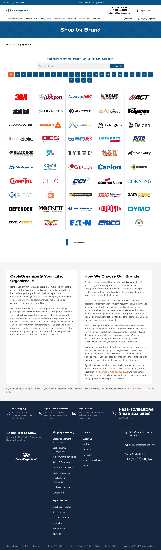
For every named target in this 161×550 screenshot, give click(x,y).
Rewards (57, 533)
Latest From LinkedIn (93, 460)
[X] (133, 459)
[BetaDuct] (110, 139)
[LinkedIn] (150, 459)
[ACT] (139, 97)
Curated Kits (58, 492)
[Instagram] (139, 459)
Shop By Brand (23, 44)
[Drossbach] (80, 209)
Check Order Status (62, 507)
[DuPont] (110, 209)
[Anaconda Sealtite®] (21, 125)
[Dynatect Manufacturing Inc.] (21, 223)
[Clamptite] (21, 181)
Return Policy (111, 546)
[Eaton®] (80, 223)
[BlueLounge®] (50, 153)
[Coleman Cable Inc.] (80, 181)
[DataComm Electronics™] (139, 195)
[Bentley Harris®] (21, 139)
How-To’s (87, 449)
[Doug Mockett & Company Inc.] (50, 209)
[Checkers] (139, 167)
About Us (87, 438)
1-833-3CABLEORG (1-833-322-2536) (111, 371)
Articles (86, 444)
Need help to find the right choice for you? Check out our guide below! (80, 58)
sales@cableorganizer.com (119, 13)
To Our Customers (61, 517)
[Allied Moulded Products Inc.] (110, 111)
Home (9, 44)
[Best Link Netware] (80, 139)
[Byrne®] (80, 153)
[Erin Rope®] (139, 223)
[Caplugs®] (80, 167)
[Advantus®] (50, 111)
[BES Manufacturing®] (50, 139)
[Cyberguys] (80, 195)
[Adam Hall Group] (21, 111)
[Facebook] (127, 459)
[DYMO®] (139, 209)
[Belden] (139, 125)
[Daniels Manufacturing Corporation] (110, 195)
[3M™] (21, 97)
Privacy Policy (76, 546)
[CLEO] (50, 181)
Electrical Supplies (61, 473)
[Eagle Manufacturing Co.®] (50, 223)
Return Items (59, 512)
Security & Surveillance (63, 467)
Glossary (87, 455)
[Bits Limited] (139, 139)
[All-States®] (80, 111)
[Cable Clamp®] (139, 153)
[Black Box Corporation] (21, 153)
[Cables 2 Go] (50, 167)
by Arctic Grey (148, 546)
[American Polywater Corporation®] (139, 111)
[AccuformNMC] (80, 97)
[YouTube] (145, 459)
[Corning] (139, 181)
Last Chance (131, 18)
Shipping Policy (93, 546)
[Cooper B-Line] (110, 181)
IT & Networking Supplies (64, 456)
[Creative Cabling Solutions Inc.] (21, 195)
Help (85, 465)
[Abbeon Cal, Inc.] (50, 97)
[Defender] (21, 209)
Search (118, 66)
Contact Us (58, 523)
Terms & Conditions (56, 546)
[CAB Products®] (110, 153)
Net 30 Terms (59, 528)
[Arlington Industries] (110, 125)
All (11, 74)
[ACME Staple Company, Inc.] (110, 97)
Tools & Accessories (62, 487)
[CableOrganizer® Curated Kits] (50, 195)
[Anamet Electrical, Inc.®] (50, 125)
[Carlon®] (110, 167)
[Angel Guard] (80, 125)
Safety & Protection (62, 462)
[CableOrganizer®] (21, 167)
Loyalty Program (148, 18)
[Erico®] (110, 223)
